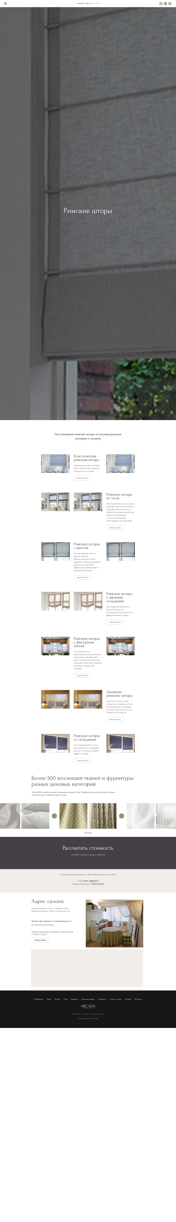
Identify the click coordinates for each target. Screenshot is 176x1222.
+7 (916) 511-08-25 (97, 884)
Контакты (138, 999)
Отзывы (128, 999)
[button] (83, 478)
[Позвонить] (165, 4)
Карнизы (74, 999)
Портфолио (38, 999)
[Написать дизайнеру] (160, 4)
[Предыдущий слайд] (54, 815)
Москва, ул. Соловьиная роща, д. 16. (94, 1014)
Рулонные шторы (87, 999)
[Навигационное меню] (5, 4)
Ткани (49, 999)
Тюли (66, 999)
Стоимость (102, 999)
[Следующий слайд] (121, 815)
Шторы (57, 999)
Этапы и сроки (115, 999)
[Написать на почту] (169, 4)
